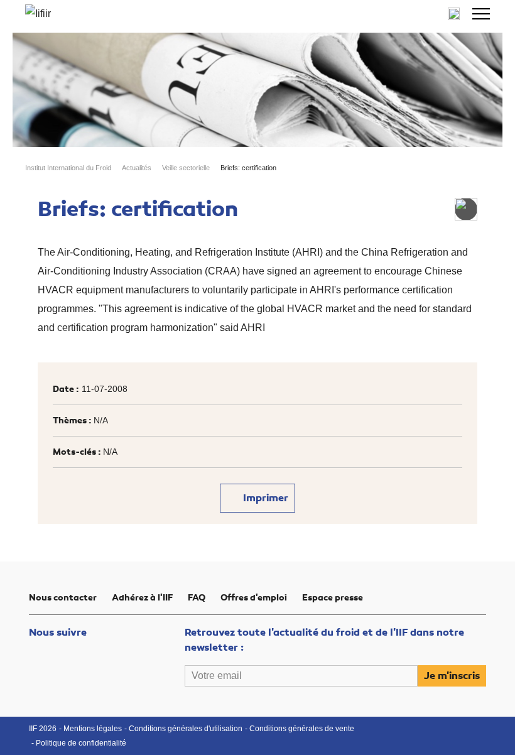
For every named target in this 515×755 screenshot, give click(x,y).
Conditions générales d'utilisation (185, 728)
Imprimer (264, 498)
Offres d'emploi (253, 597)
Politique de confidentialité (81, 743)
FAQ (196, 597)
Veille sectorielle (186, 167)
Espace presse (332, 597)
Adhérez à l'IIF (142, 597)
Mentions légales (92, 728)
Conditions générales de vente (301, 728)
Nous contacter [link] (63, 597)
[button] (481, 13)
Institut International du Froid (68, 167)
